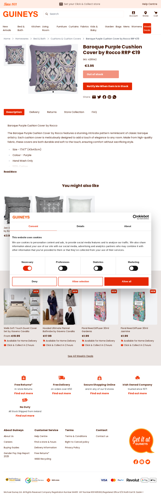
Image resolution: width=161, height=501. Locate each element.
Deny (34, 281)
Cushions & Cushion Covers (66, 38)
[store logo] (20, 14)
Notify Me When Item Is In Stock (107, 86)
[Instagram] (141, 461)
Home (7, 38)
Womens (136, 26)
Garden (109, 26)
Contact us (102, 436)
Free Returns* (41, 453)
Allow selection (80, 281)
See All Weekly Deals (80, 356)
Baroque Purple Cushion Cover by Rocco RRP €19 (112, 38)
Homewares (21, 38)
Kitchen (36, 26)
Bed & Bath (21, 28)
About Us (9, 436)
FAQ (94, 112)
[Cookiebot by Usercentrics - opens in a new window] (135, 217)
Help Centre (149, 4)
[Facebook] (135, 461)
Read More (10, 171)
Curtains (74, 26)
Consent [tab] (33, 226)
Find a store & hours (45, 441)
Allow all (126, 281)
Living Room (45, 28)
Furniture (62, 26)
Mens (126, 26)
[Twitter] (147, 461)
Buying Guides (11, 447)
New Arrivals (7, 28)
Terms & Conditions (76, 436)
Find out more (23, 393)
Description (14, 112)
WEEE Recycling (42, 458)
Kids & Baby (94, 28)
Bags (119, 26)
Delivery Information (45, 447)
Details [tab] (80, 226)
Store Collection (74, 112)
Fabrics (84, 26)
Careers (8, 441)
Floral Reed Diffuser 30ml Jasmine (134, 330)
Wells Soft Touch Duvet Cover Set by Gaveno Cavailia (20, 330)
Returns (52, 112)
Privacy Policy (72, 447)
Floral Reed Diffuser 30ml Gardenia (95, 330)
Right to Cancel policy (77, 441)
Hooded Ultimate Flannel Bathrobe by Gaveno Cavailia (59, 330)
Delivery (34, 112)
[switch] (62, 268)
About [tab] (127, 226)
